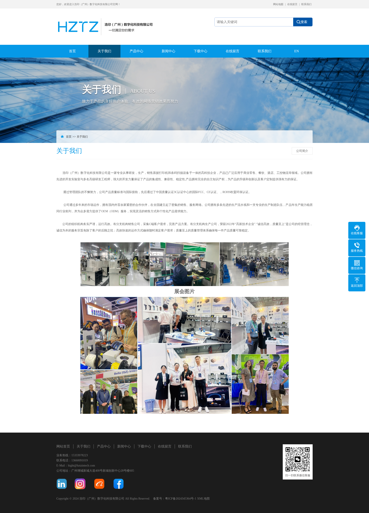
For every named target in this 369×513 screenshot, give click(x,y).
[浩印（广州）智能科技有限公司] (106, 22)
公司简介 (302, 151)
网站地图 (278, 4)
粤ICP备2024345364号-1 (180, 498)
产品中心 (136, 51)
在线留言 (292, 4)
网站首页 (63, 446)
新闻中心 (168, 51)
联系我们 (306, 4)
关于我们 (104, 51)
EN (296, 51)
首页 (72, 51)
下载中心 (200, 51)
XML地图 (203, 498)
